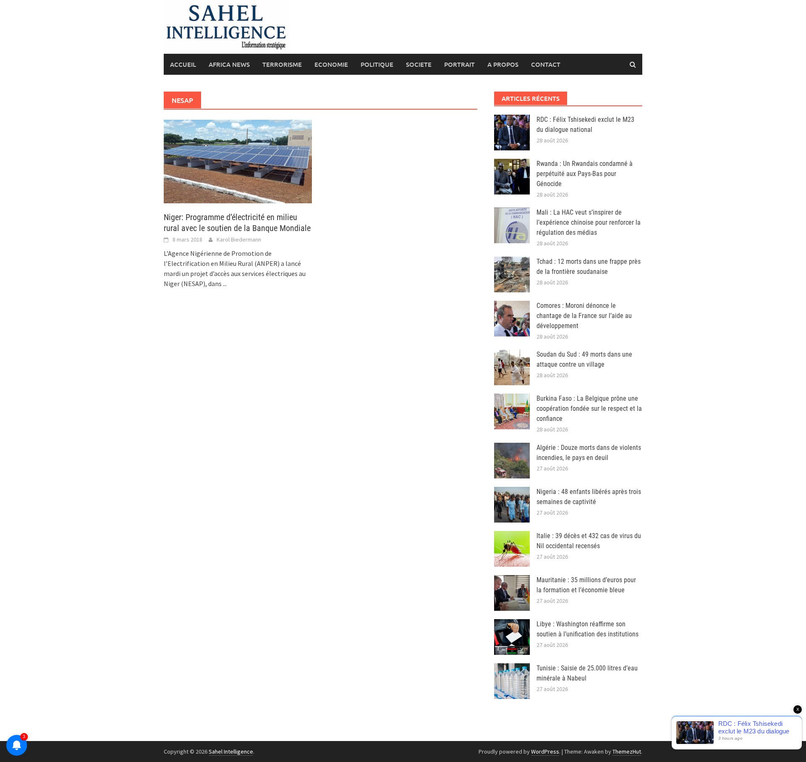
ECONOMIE (331, 64)
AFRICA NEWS (229, 64)
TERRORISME (282, 64)
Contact (545, 64)
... (225, 283)
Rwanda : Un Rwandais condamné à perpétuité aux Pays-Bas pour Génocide (584, 174)
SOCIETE (419, 64)
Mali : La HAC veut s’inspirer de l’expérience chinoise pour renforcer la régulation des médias (588, 222)
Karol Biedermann (239, 239)
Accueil (183, 64)
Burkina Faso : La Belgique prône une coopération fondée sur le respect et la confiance (589, 408)
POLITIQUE (377, 64)
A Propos (502, 64)
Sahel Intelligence (231, 751)
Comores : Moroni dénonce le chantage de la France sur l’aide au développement (584, 316)
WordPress (545, 751)
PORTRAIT (459, 64)
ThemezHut (626, 751)
